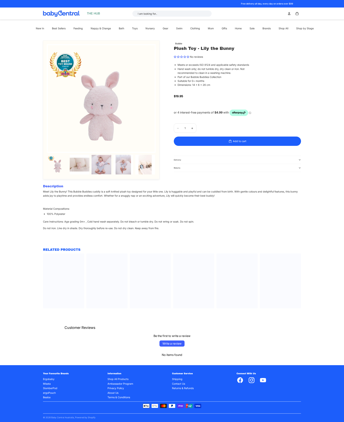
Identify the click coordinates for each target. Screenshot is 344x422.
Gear (165, 28)
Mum (211, 28)
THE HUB (93, 13)
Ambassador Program (120, 383)
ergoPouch (49, 392)
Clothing (195, 28)
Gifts (224, 28)
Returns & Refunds (183, 388)
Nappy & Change (101, 28)
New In (40, 28)
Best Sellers (59, 28)
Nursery (150, 28)
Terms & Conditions (119, 397)
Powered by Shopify (85, 417)
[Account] (289, 14)
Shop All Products (118, 379)
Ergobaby (48, 379)
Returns (177, 168)
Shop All (283, 28)
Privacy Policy (116, 388)
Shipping (177, 379)
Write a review (172, 343)
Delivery (177, 160)
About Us (113, 392)
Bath (121, 28)
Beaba (47, 397)
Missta (47, 383)
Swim (179, 28)
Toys (135, 28)
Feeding (78, 28)
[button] (181, 56)
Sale (252, 28)
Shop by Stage (305, 28)
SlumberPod (50, 388)
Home (238, 28)
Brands (266, 28)
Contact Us (178, 383)
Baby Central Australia (62, 417)
